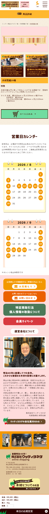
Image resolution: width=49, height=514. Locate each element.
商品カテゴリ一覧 (13, 23)
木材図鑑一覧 (24, 23)
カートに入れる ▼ (28, 114)
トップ (4, 23)
